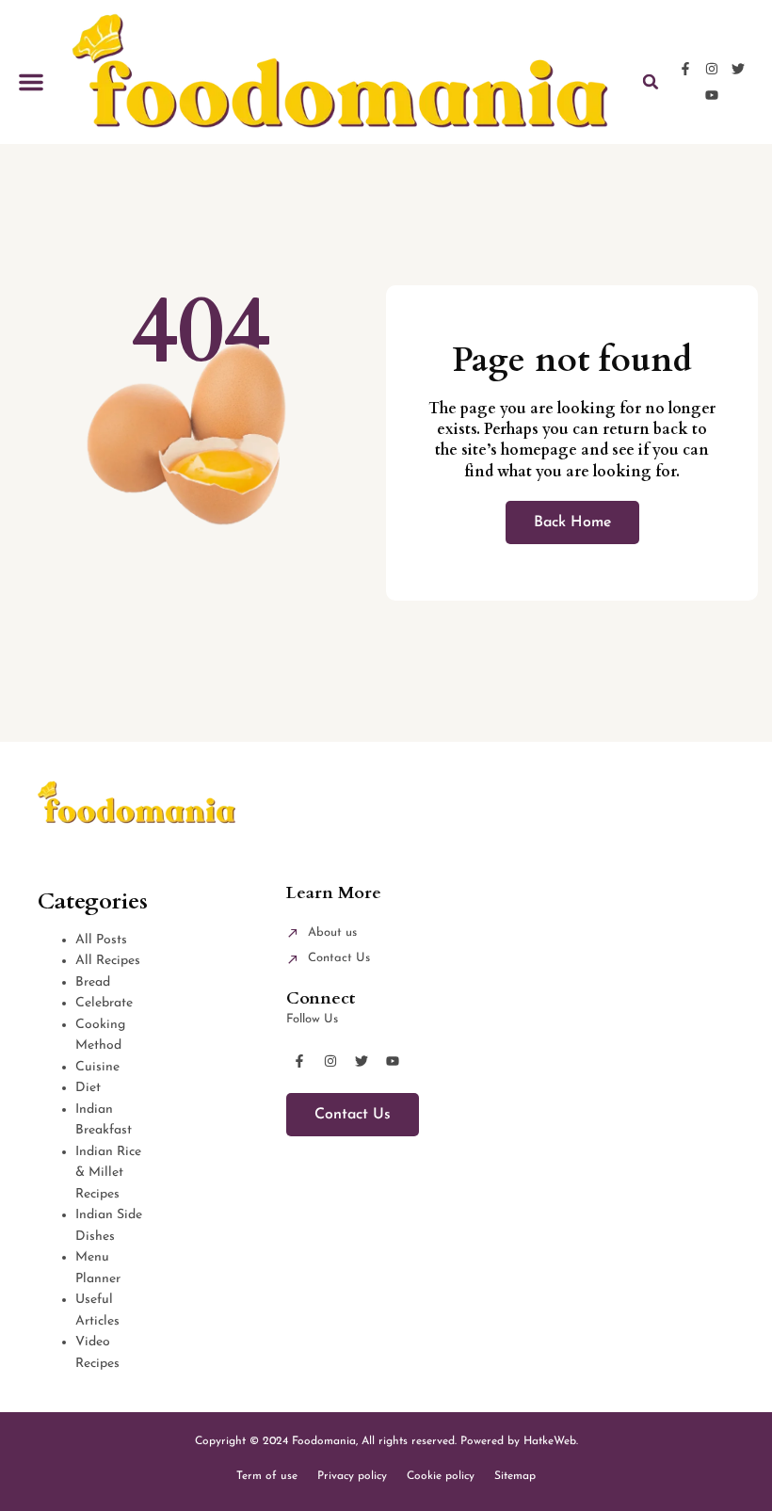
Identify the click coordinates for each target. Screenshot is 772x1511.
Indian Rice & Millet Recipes (108, 1173)
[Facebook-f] (685, 69)
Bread (92, 982)
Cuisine (97, 1067)
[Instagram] (712, 69)
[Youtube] (712, 95)
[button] (31, 82)
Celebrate (104, 1003)
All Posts (101, 940)
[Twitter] (738, 69)
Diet (88, 1088)
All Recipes (107, 961)
